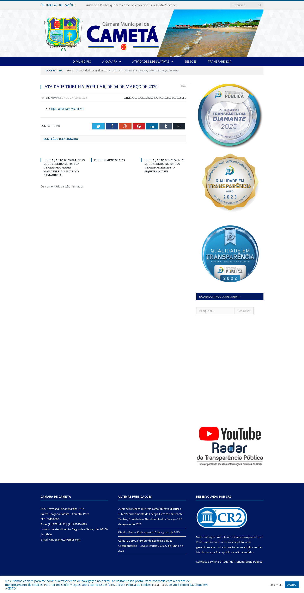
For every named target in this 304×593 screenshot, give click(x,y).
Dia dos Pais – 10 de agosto (105, 5)
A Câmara (109, 61)
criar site (221, 537)
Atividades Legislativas (150, 61)
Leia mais (159, 584)
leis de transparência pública (214, 552)
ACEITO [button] (291, 584)
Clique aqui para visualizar (66, 109)
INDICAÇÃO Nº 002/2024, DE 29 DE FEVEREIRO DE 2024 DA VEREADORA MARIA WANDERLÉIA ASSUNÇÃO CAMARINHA (64, 167)
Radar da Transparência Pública (242, 561)
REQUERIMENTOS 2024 (109, 160)
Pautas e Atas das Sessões (170, 97)
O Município (82, 61)
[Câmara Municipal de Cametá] (152, 32)
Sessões (190, 61)
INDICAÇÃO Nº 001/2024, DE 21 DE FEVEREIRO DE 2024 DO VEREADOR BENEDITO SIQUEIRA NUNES (164, 165)
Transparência (219, 61)
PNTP (213, 561)
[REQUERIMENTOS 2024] (113, 152)
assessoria (225, 542)
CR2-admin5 (53, 97)
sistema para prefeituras (247, 537)
